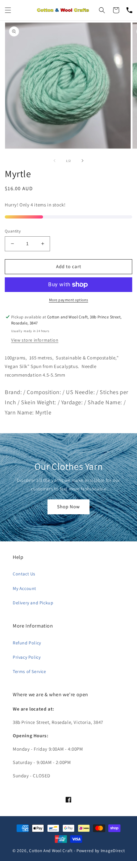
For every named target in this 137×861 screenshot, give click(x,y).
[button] (8, 10)
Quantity (13, 231)
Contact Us (24, 574)
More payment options (68, 299)
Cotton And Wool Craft (51, 850)
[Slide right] (83, 161)
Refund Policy (27, 643)
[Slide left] (54, 161)
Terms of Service (29, 671)
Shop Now (68, 506)
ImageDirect (113, 850)
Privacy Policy (26, 657)
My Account (24, 588)
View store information (34, 340)
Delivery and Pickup (33, 603)
